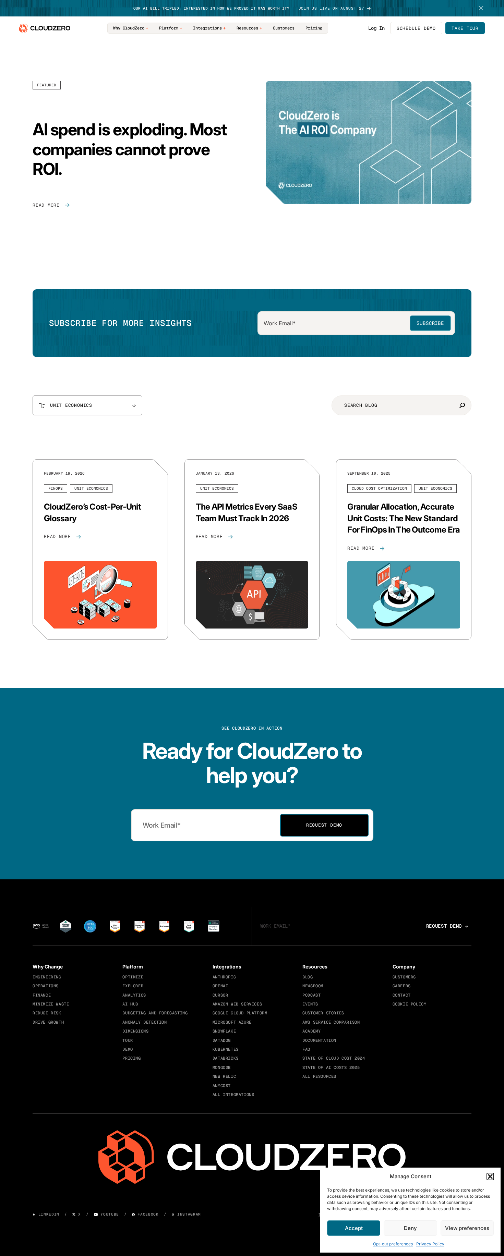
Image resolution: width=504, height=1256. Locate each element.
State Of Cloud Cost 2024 (333, 1058)
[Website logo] (44, 28)
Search (462, 405)
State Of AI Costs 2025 (331, 1067)
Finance (42, 995)
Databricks (226, 1058)
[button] (490, 1176)
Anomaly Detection (144, 1022)
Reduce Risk (47, 1013)
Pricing (313, 28)
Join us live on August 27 (331, 8)
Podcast (311, 995)
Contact (402, 995)
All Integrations (233, 1094)
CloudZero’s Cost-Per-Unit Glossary (92, 512)
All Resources (319, 1076)
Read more (46, 205)
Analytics (134, 995)
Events (310, 1004)
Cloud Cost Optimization (379, 488)
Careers (402, 986)
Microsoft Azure (232, 1022)
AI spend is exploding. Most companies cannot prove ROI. (130, 149)
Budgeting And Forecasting (155, 1013)
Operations (46, 986)
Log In (376, 28)
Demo (127, 1049)
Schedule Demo (416, 28)
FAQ (306, 1049)
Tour (127, 1040)
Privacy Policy (430, 1243)
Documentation (319, 1040)
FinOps (55, 488)
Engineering (47, 977)
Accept (354, 1228)
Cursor (220, 995)
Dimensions (135, 1031)
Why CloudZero (128, 28)
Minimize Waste (51, 1004)
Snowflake (224, 1031)
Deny (410, 1228)
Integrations (207, 28)
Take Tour (465, 28)
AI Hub (130, 1004)
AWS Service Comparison (331, 1022)
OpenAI (220, 986)
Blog (307, 977)
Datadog (222, 1040)
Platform (168, 28)
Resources (247, 28)
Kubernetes (226, 1049)
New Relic (224, 1076)
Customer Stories (323, 1013)
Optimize (132, 977)
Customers (284, 28)
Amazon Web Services (237, 1004)
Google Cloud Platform (240, 1013)
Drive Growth (48, 1022)
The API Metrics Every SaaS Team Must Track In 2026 (246, 512)
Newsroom (312, 986)
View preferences (467, 1228)
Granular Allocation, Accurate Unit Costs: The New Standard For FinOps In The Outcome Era (403, 518)
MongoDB (222, 1067)
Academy (311, 1031)
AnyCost (222, 1085)
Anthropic (224, 977)
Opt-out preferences (393, 1243)
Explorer (132, 986)
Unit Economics (91, 488)
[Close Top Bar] (481, 8)
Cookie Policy (410, 1004)
